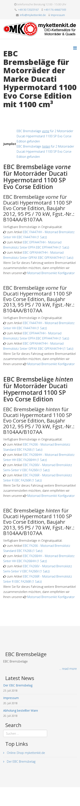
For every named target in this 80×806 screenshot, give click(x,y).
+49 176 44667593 (55, 10)
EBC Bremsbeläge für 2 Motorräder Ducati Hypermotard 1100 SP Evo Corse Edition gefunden (45, 136)
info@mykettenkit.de (33, 15)
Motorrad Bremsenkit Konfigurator (51, 273)
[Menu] (75, 48)
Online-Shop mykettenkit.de (25, 753)
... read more (68, 669)
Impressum (58, 15)
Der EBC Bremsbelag (20, 761)
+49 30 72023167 (28, 10)
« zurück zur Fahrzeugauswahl (23, 113)
